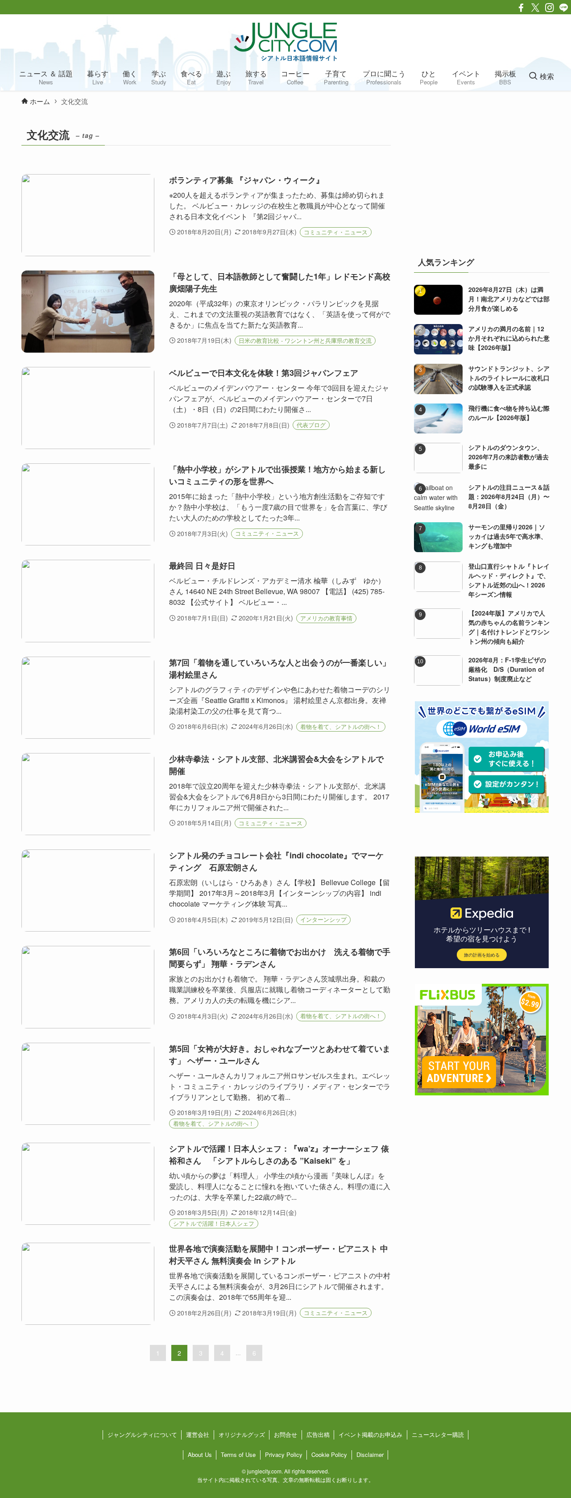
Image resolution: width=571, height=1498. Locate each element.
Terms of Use (238, 1454)
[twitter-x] (535, 7)
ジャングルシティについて (142, 1434)
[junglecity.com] (285, 41)
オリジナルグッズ (242, 1434)
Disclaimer (370, 1454)
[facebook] (521, 7)
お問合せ (285, 1434)
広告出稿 (318, 1434)
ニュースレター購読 (438, 1434)
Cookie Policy (329, 1454)
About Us (200, 1454)
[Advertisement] (482, 180)
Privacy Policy (283, 1454)
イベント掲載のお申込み (370, 1434)
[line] (564, 7)
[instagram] (549, 7)
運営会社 (197, 1434)
